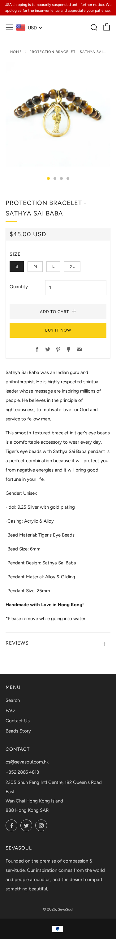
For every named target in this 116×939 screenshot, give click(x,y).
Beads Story (18, 731)
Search (13, 700)
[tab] (48, 178)
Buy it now (58, 330)
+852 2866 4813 (22, 772)
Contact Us (18, 721)
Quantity (19, 286)
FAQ (10, 710)
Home (16, 52)
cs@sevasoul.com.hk (27, 762)
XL (72, 266)
